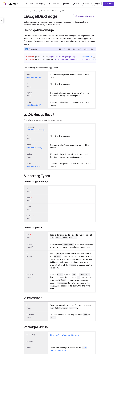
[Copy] (94, 57)
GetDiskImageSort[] (34, 105)
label (29, 198)
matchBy (30, 274)
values (29, 244)
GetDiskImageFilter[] (35, 77)
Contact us (87, 4)
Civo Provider (45, 11)
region (29, 93)
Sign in (97, 4)
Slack (67, 4)
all (27, 253)
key (28, 235)
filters (29, 74)
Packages (35, 11)
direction (30, 314)
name (29, 207)
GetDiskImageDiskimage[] (36, 130)
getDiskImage (65, 11)
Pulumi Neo (55, 4)
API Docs (55, 11)
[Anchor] (59, 16)
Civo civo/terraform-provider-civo (64, 335)
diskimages (31, 127)
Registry (42, 4)
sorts (29, 102)
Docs (31, 4)
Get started (108, 4)
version (30, 216)
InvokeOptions (87, 57)
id (27, 84)
